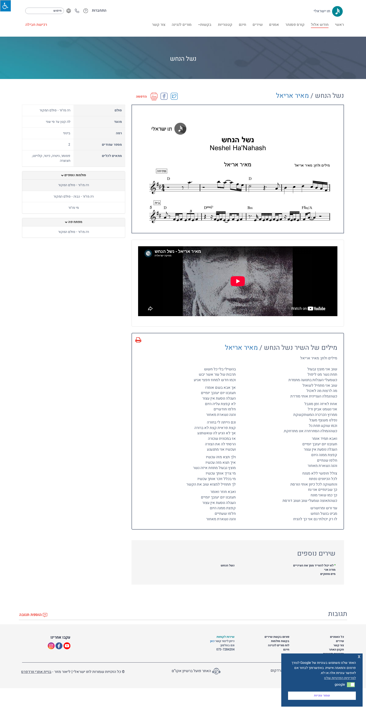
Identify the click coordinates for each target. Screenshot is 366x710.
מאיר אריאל (292, 96)
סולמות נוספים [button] (75, 175)
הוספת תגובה (31, 615)
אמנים (274, 25)
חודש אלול (320, 25)
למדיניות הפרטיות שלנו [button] (340, 678)
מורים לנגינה (181, 25)
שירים (257, 25)
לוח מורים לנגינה (278, 645)
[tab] (73, 175)
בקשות (205, 25)
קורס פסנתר (295, 25)
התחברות (99, 10)
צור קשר (158, 25)
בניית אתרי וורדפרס (36, 672)
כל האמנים (337, 637)
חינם (242, 25)
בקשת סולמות (280, 641)
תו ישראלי (322, 11)
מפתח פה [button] (74, 222)
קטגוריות (225, 25)
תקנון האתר (336, 649)
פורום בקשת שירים (277, 637)
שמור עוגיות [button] (322, 695)
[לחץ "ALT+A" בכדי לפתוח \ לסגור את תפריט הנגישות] (5, 5)
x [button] (359, 657)
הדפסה (141, 96)
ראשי (339, 25)
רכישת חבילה (36, 25)
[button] (351, 684)
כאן (212, 641)
